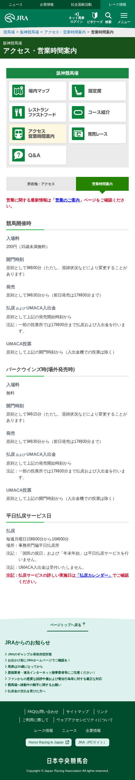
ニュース (16, 4)
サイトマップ (77, 711)
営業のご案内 (67, 200)
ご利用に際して (35, 720)
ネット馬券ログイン (76, 19)
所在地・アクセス (41, 184)
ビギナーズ (95, 22)
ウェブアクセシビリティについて (85, 720)
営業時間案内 (102, 32)
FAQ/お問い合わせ (43, 711)
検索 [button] (108, 22)
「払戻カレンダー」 (94, 575)
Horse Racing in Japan (46, 742)
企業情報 (47, 4)
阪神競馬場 (29, 32)
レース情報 (117, 4)
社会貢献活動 (81, 4)
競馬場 (9, 32)
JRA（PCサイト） (92, 742)
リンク (102, 711)
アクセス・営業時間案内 (65, 32)
